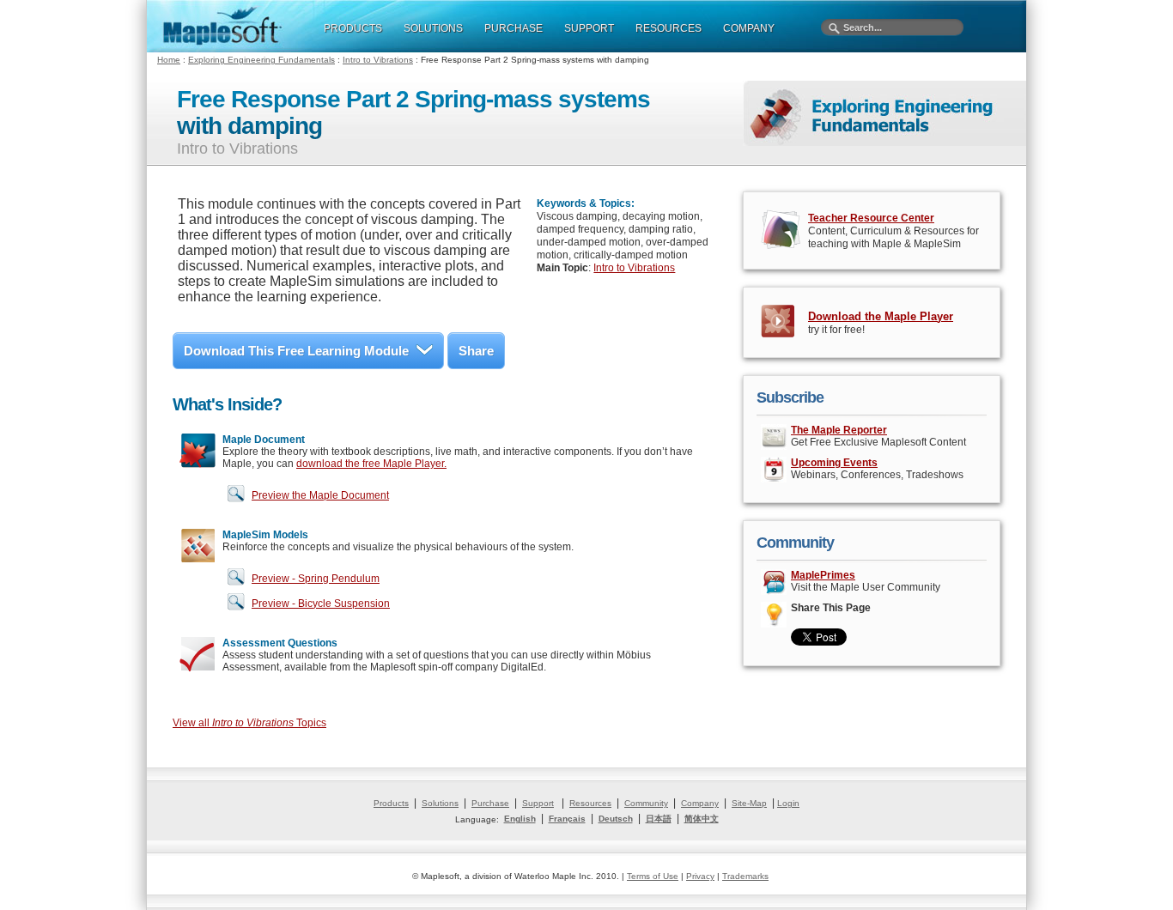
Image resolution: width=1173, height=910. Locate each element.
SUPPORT (589, 28)
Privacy (700, 876)
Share (476, 350)
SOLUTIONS (433, 28)
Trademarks (745, 876)
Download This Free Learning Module (296, 350)
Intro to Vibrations (378, 59)
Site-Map (749, 803)
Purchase (490, 803)
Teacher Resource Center (871, 218)
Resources (590, 803)
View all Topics (249, 723)
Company (700, 803)
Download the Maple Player (880, 316)
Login (788, 803)
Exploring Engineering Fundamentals (261, 59)
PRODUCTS (353, 28)
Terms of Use (652, 876)
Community (646, 803)
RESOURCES (668, 28)
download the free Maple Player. (371, 464)
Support (538, 803)
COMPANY (749, 28)
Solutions (440, 803)
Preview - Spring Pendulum (316, 579)
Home (168, 59)
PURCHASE (513, 28)
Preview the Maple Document (320, 495)
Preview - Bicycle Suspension (321, 604)
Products (391, 803)
